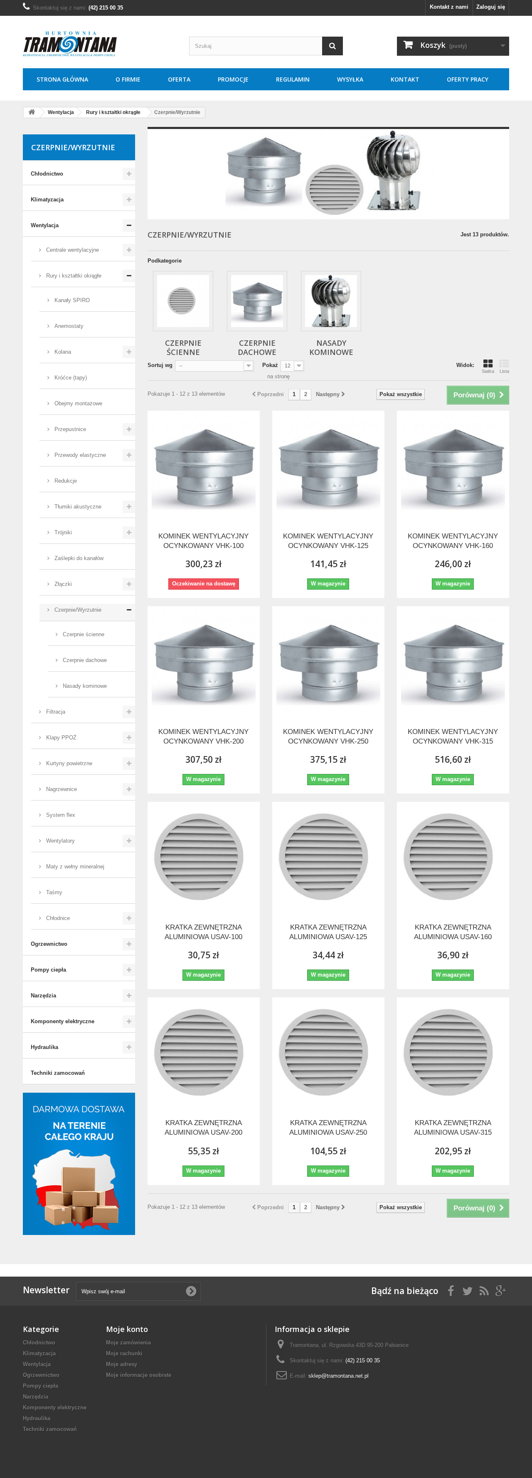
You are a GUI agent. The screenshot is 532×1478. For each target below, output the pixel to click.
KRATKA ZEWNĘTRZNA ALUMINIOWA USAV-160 (453, 932)
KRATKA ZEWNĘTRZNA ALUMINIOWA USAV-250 (328, 1127)
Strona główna (62, 79)
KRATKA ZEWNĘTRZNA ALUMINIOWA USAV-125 (328, 932)
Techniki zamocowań (58, 1073)
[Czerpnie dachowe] (257, 301)
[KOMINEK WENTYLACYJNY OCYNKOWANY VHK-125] (328, 466)
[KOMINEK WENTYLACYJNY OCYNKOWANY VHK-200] (203, 662)
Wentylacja (45, 225)
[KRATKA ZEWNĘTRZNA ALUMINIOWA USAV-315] (453, 1053)
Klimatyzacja (47, 199)
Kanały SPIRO (71, 300)
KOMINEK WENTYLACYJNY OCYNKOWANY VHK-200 (203, 736)
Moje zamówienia (128, 1342)
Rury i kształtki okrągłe (72, 276)
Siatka (488, 371)
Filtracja (54, 712)
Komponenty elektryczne (62, 1021)
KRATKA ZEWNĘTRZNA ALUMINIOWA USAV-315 (453, 1127)
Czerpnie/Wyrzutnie (77, 610)
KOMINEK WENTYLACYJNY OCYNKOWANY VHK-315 (453, 736)
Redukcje (65, 481)
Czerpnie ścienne (82, 634)
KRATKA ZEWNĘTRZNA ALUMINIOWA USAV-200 (203, 1127)
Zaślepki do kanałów (78, 558)
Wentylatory (59, 841)
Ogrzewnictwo (49, 944)
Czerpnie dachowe (84, 660)
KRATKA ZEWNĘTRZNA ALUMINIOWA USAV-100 (203, 932)
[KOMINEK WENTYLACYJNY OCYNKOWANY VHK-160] (453, 466)
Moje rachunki (124, 1353)
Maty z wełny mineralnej (74, 866)
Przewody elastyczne (79, 455)
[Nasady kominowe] (331, 301)
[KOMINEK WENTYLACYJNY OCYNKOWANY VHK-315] (453, 662)
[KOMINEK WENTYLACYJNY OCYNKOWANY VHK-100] (203, 466)
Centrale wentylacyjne (71, 250)
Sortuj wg (160, 365)
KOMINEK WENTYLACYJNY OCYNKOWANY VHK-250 (328, 736)
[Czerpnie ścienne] (183, 301)
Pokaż (270, 365)
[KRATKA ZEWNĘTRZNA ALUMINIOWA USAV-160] (453, 858)
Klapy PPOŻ (60, 737)
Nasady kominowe (84, 686)
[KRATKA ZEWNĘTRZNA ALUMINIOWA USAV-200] (203, 1053)
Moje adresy (121, 1364)
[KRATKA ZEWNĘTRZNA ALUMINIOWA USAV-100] (203, 858)
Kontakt (405, 79)
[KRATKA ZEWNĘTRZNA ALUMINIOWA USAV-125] (328, 858)
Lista (504, 371)
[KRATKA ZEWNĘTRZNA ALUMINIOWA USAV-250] (328, 1053)
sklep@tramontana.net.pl (338, 1376)
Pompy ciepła (48, 970)
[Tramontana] (100, 44)
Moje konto (127, 1329)
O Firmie (128, 79)
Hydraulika (44, 1047)
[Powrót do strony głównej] (31, 112)
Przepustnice (69, 429)
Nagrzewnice (60, 789)
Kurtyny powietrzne (68, 763)
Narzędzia (43, 995)
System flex (59, 815)
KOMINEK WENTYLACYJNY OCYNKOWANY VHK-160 (453, 541)
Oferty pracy (467, 79)
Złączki (62, 584)
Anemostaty (68, 326)
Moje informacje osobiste (138, 1375)
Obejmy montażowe (77, 403)
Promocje (233, 79)
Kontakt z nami (449, 7)
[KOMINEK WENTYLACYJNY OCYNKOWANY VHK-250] (328, 662)
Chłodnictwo (47, 174)
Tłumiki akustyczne (77, 506)
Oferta (179, 79)
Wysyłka (350, 79)
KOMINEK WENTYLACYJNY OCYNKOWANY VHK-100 (203, 541)
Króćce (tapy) (70, 377)
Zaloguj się (490, 7)
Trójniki (62, 532)
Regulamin (293, 79)
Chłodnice (57, 918)
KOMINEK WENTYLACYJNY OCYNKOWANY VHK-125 (328, 541)
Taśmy (53, 892)
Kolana (62, 352)
